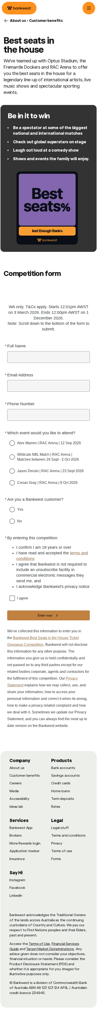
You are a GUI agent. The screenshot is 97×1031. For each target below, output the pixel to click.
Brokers (15, 835)
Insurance (17, 859)
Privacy (56, 843)
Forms (56, 859)
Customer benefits (24, 775)
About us (16, 768)
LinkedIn (15, 895)
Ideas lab (16, 806)
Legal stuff (60, 828)
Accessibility (19, 799)
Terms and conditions (68, 835)
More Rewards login (24, 843)
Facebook (17, 887)
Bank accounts (63, 768)
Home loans (60, 791)
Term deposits (62, 799)
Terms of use (61, 851)
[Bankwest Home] (19, 8)
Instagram (17, 880)
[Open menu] (89, 8)
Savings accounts (65, 775)
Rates (55, 806)
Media (14, 791)
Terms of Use (39, 944)
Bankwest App (20, 828)
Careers (15, 783)
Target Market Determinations (50, 949)
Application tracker (24, 851)
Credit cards (60, 783)
